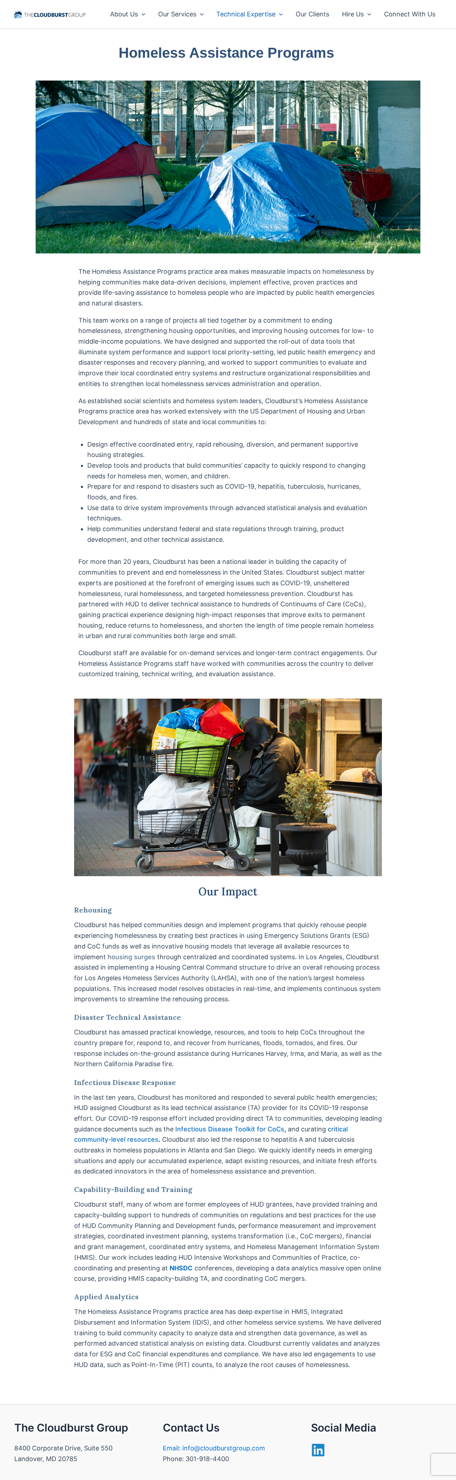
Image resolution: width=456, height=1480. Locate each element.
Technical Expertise (245, 14)
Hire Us (353, 14)
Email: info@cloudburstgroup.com (214, 1448)
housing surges (131, 957)
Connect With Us (409, 14)
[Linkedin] (318, 1450)
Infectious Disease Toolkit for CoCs (229, 1129)
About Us (124, 14)
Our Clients (312, 14)
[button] (141, 14)
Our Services (177, 14)
